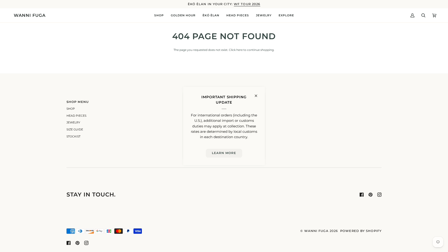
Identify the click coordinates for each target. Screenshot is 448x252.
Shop (70, 108)
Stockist (73, 136)
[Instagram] (379, 194)
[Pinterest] (370, 194)
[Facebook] (362, 194)
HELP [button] (231, 102)
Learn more (224, 153)
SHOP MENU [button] (77, 102)
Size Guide (74, 129)
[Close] (258, 94)
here (239, 50)
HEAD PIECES (76, 115)
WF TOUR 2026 (247, 4)
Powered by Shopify (361, 231)
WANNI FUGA (316, 231)
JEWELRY (73, 122)
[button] (159, 15)
